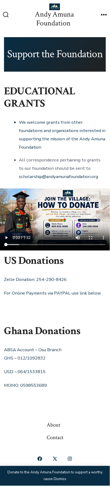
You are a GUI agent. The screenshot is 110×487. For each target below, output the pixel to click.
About (53, 424)
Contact (55, 437)
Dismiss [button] (60, 478)
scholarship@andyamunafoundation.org (58, 176)
